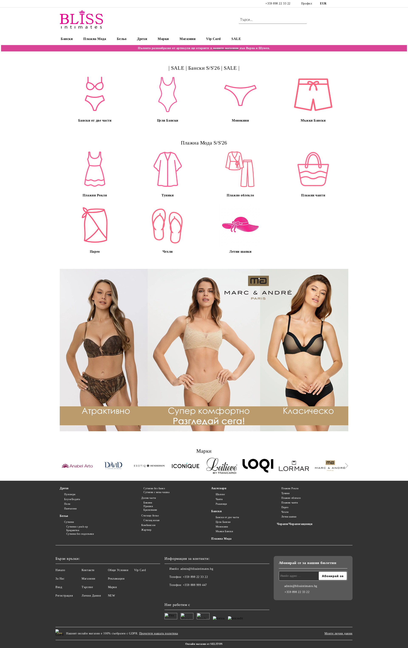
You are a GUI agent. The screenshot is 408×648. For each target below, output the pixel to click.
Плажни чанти (289, 502)
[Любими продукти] (337, 20)
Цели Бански (223, 521)
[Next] (345, 466)
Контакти (88, 570)
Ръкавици (221, 503)
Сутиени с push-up (77, 526)
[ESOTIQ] (149, 466)
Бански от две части (227, 517)
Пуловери (69, 494)
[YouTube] (346, 3)
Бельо (122, 39)
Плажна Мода (94, 39)
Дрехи (142, 39)
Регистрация (64, 595)
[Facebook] (333, 3)
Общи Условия (118, 570)
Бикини (147, 502)
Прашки (148, 506)
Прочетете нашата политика (158, 633)
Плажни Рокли (289, 488)
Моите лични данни (338, 633)
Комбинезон (148, 525)
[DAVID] (113, 466)
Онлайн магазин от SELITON (204, 643)
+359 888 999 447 (195, 585)
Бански (67, 39)
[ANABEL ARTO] (77, 466)
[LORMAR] (294, 466)
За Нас (59, 578)
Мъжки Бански (224, 531)
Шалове (220, 494)
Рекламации (116, 578)
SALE (236, 39)
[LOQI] (257, 466)
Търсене (87, 587)
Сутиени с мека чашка (156, 492)
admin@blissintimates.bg (196, 568)
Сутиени (69, 521)
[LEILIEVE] (221, 466)
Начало (60, 570)
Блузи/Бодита (72, 499)
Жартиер (146, 529)
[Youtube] (186, 593)
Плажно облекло (291, 497)
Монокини (222, 526)
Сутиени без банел (154, 488)
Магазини (188, 39)
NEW (111, 595)
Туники (285, 493)
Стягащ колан (151, 520)
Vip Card (213, 39)
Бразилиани (150, 509)
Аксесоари (218, 488)
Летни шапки (288, 516)
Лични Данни (91, 595)
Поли (67, 503)
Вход (58, 587)
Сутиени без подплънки (80, 533)
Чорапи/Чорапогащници (294, 524)
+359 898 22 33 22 (277, 3)
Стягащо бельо (150, 515)
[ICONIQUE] (185, 466)
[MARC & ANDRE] (330, 466)
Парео (284, 507)
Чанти (219, 499)
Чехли (284, 511)
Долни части (148, 497)
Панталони (70, 508)
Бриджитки (72, 530)
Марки (163, 39)
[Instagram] (339, 3)
